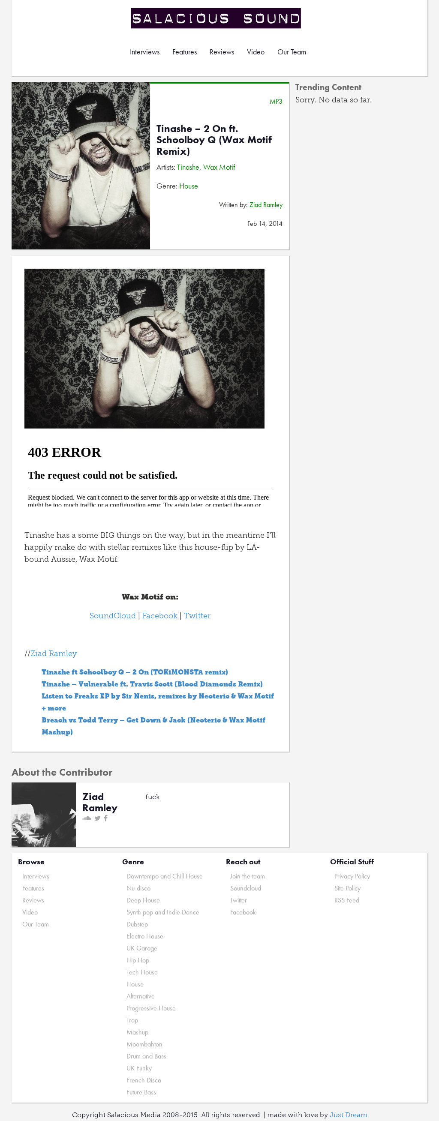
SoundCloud (113, 615)
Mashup (137, 1032)
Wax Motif (219, 167)
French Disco (143, 1080)
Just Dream (348, 1115)
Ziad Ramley (266, 204)
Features (184, 52)
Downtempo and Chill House (164, 876)
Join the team (247, 876)
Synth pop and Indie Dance (162, 912)
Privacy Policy (352, 876)
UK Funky (139, 1068)
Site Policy (347, 888)
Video (256, 52)
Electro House (144, 936)
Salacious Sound (216, 18)
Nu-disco (138, 888)
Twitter (197, 615)
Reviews (222, 52)
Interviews (144, 52)
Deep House (143, 900)
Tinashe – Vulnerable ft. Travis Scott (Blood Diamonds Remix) (152, 684)
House (188, 186)
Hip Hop (137, 960)
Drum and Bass (146, 1056)
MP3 (276, 101)
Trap (132, 1020)
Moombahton (144, 1044)
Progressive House (151, 1008)
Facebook (159, 615)
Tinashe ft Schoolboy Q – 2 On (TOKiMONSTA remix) (135, 672)
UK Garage (141, 948)
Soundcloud (245, 888)
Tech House (142, 972)
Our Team (291, 52)
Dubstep (137, 924)
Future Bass (141, 1092)
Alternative (140, 996)
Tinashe (188, 167)
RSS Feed (346, 900)
